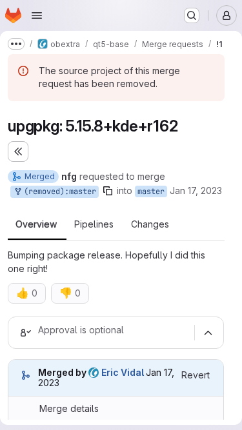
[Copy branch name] (108, 191)
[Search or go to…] (191, 15)
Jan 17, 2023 (196, 190)
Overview (36, 224)
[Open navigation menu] (36, 15)
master (151, 191)
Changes (150, 224)
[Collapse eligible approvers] (208, 332)
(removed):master (57, 191)
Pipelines (94, 224)
